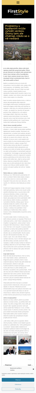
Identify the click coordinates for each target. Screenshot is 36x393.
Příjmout (18, 380)
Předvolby (18, 389)
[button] (33, 369)
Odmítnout (18, 384)
